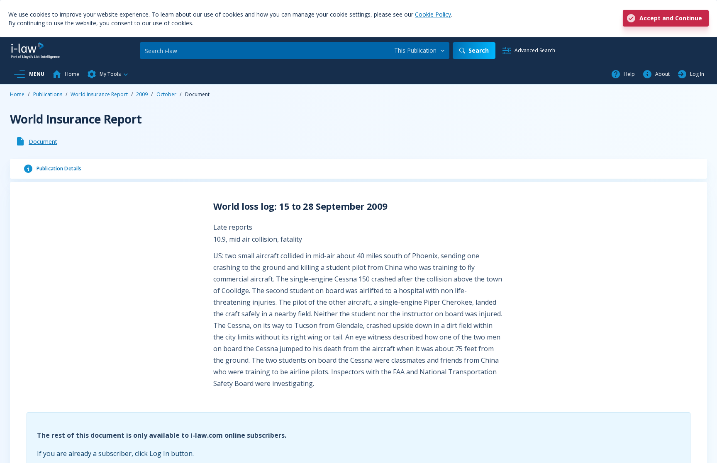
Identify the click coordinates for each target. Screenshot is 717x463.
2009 (142, 94)
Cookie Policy (433, 14)
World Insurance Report (99, 94)
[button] (108, 74)
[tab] (37, 141)
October (166, 94)
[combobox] (419, 50)
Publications (47, 94)
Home (17, 94)
